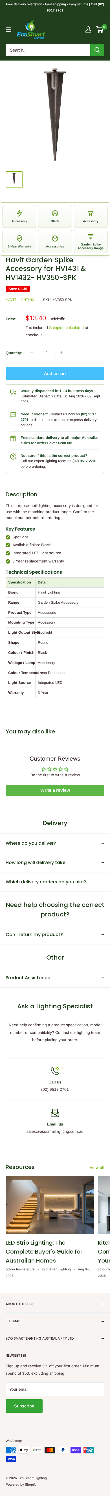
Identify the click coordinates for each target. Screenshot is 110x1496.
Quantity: (14, 353)
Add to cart (55, 373)
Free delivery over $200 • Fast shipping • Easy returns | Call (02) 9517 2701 (55, 7)
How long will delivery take (35, 862)
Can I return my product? (34, 934)
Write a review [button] (55, 790)
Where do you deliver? (31, 843)
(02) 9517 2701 (84, 461)
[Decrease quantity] (32, 353)
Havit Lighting (20, 300)
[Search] (97, 50)
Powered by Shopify (21, 1484)
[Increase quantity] (62, 353)
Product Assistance (28, 977)
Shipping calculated (66, 327)
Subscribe (24, 1406)
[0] (99, 29)
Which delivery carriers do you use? (46, 882)
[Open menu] (8, 29)
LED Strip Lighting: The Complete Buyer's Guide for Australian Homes (44, 1252)
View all (97, 1167)
